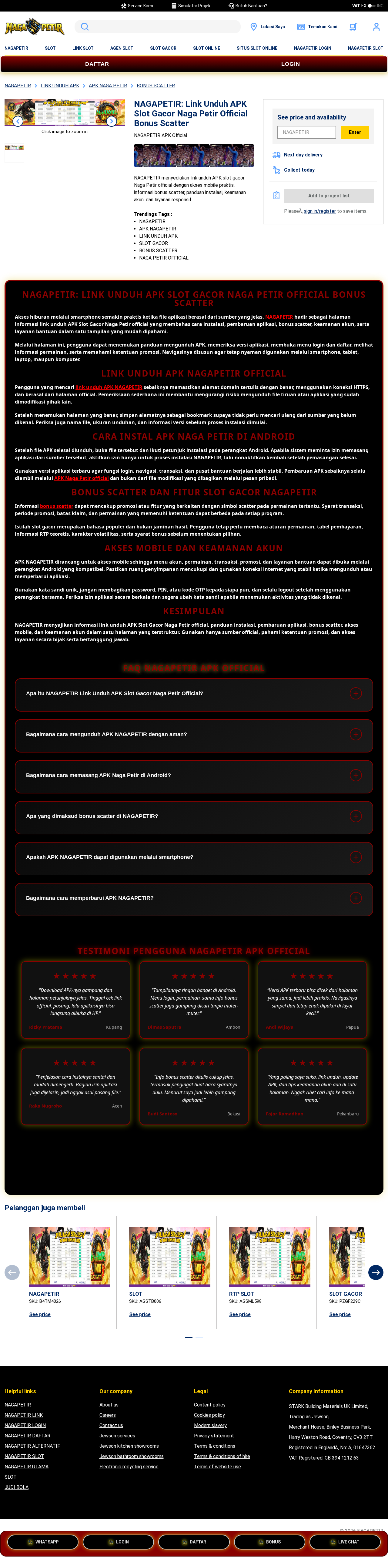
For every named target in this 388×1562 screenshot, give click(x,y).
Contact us (111, 1425)
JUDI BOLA (16, 1487)
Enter (355, 132)
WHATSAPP (47, 1542)
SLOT (50, 48)
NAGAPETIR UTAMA (26, 1467)
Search (84, 26)
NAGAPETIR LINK (24, 1415)
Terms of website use (217, 1467)
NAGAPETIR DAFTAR (27, 1436)
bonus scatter (56, 506)
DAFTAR (97, 64)
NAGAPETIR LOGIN (312, 48)
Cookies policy (209, 1415)
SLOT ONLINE (206, 48)
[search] (158, 26)
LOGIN (290, 64)
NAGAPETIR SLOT (365, 48)
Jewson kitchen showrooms (129, 1446)
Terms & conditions (214, 1446)
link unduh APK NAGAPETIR (108, 387)
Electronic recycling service (129, 1467)
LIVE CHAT (349, 1543)
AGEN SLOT (121, 48)
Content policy (210, 1405)
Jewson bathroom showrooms (131, 1456)
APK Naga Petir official (81, 478)
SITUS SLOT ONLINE (257, 48)
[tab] (188, 1337)
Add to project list (329, 196)
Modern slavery (210, 1425)
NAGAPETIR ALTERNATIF (32, 1446)
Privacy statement (214, 1436)
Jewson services (117, 1436)
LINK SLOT (83, 48)
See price (40, 1314)
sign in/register (320, 211)
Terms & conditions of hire (222, 1456)
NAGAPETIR (16, 48)
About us (109, 1405)
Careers (107, 1415)
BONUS (273, 1542)
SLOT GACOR (163, 48)
